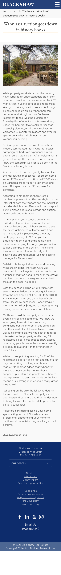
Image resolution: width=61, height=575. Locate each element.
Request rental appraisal (30, 497)
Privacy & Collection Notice (22, 548)
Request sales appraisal (30, 494)
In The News (26, 11)
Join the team (30, 479)
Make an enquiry (30, 504)
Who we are (30, 476)
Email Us (30, 524)
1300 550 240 (30, 528)
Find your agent (30, 500)
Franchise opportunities (30, 483)
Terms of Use (47, 548)
